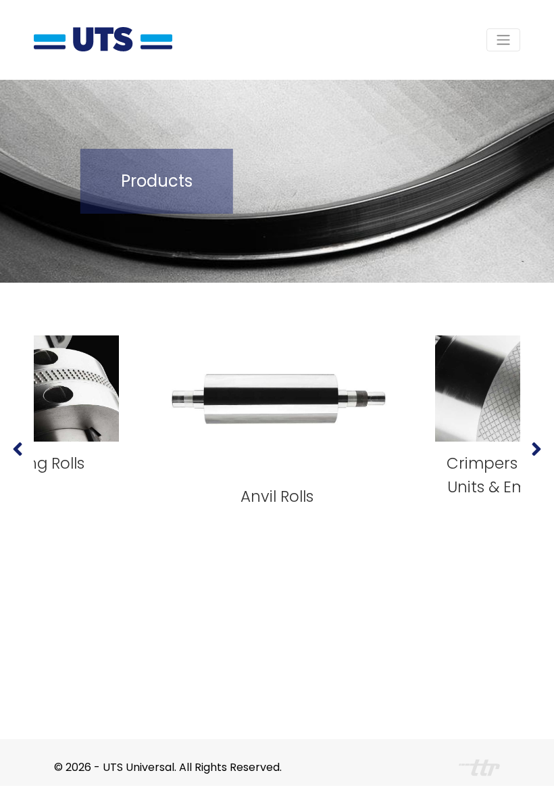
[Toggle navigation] (503, 39)
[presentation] (17, 449)
